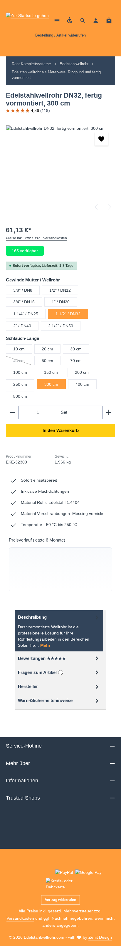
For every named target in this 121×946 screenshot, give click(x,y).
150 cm (51, 372)
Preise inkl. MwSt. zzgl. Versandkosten (36, 238)
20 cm (47, 349)
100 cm (20, 372)
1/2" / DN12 (60, 290)
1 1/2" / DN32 (68, 314)
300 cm (51, 384)
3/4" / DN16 (24, 302)
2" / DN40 (22, 326)
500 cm (20, 396)
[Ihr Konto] (96, 20)
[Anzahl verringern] (12, 412)
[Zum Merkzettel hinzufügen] (101, 139)
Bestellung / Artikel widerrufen (60, 35)
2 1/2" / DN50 (60, 326)
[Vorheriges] (96, 207)
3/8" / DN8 (22, 290)
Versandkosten (20, 918)
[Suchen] (83, 20)
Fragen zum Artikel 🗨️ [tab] (40, 672)
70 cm (76, 360)
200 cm (82, 372)
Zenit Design (100, 937)
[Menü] (57, 20)
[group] (60, 569)
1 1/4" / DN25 (25, 314)
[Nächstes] (109, 207)
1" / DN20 (61, 302)
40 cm (22, 361)
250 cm (20, 384)
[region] (60, 169)
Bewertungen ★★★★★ (42, 658)
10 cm (19, 349)
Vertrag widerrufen (60, 900)
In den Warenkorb (61, 430)
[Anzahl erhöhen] (108, 412)
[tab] (59, 630)
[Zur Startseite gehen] (27, 20)
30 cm (76, 349)
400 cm (82, 384)
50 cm (47, 360)
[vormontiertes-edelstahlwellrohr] (60, 169)
